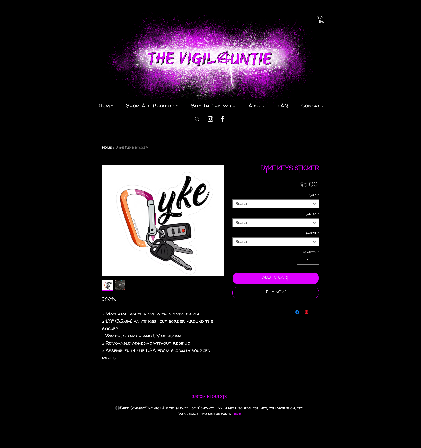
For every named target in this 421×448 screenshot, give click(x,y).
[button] (321, 19)
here (237, 413)
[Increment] (315, 260)
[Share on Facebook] (297, 312)
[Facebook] (222, 119)
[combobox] (275, 203)
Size (314, 195)
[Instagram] (210, 119)
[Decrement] (300, 260)
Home (107, 147)
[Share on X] (316, 312)
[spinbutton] (308, 260)
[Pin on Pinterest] (306, 312)
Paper (312, 233)
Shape (312, 214)
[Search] (197, 119)
